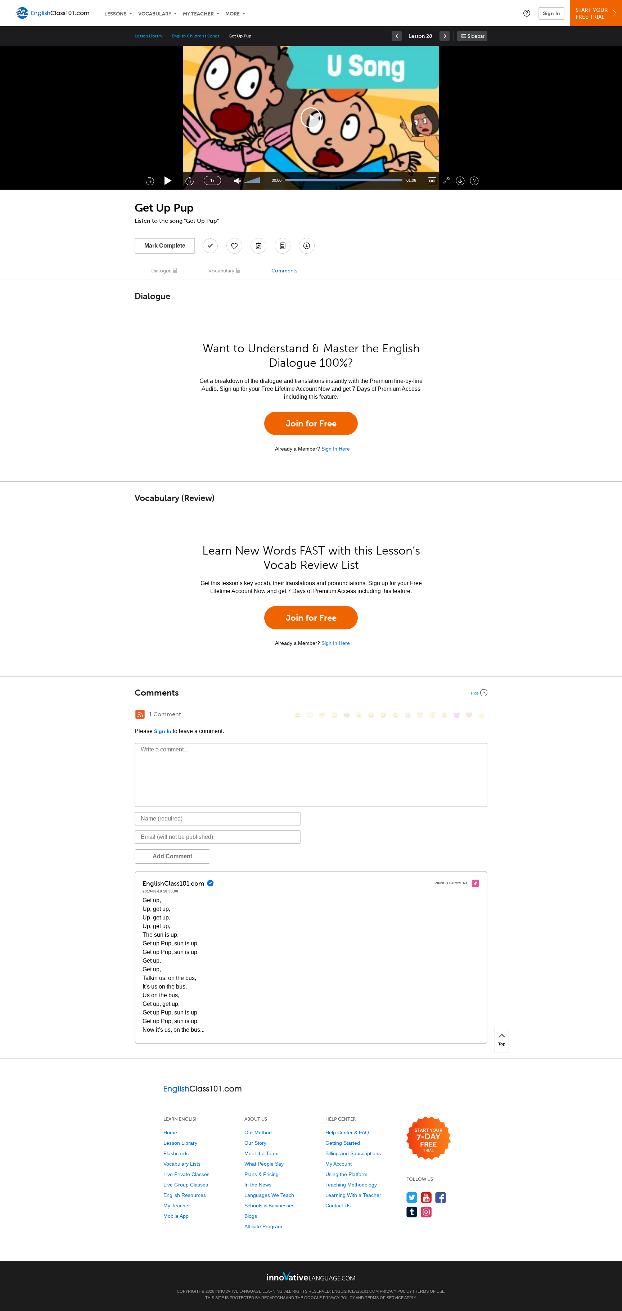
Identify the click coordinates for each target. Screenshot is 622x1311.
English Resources (184, 1195)
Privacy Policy (396, 1291)
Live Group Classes (185, 1185)
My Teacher (198, 14)
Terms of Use (430, 1291)
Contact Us (338, 1205)
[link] (397, 36)
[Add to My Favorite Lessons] (234, 246)
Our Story (255, 1143)
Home (170, 1132)
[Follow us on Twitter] (412, 1197)
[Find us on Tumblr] (412, 1211)
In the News (257, 1185)
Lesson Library (148, 36)
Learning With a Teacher (353, 1195)
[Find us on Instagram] (426, 1211)
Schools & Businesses (269, 1205)
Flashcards (176, 1153)
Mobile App (176, 1216)
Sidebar (476, 36)
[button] (527, 13)
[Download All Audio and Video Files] (307, 246)
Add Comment (172, 856)
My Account (338, 1164)
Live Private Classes (186, 1174)
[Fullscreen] (446, 180)
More (232, 14)
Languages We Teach (269, 1195)
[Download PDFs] (282, 246)
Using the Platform (346, 1174)
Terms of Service (384, 1298)
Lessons (115, 14)
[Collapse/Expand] (311, 693)
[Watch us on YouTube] (426, 1197)
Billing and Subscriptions (353, 1153)
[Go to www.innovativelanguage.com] (311, 1276)
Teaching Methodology (351, 1185)
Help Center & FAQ (347, 1132)
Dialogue (161, 271)
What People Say (264, 1164)
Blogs (250, 1216)
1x (212, 180)
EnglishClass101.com (355, 1291)
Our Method (258, 1132)
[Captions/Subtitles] (432, 180)
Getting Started (342, 1143)
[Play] (168, 180)
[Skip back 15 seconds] (149, 180)
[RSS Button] (140, 714)
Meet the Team (261, 1153)
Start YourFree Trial (592, 13)
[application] (311, 118)
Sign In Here (335, 449)
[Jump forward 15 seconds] (189, 180)
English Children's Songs (195, 36)
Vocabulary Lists (181, 1164)
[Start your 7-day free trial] (428, 1138)
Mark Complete (164, 246)
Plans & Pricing (261, 1174)
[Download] (460, 180)
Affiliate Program (263, 1226)
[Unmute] (237, 180)
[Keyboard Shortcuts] (474, 180)
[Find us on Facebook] (440, 1197)
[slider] (252, 181)
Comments (284, 271)
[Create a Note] (258, 246)
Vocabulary (154, 14)
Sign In (551, 13)
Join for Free (311, 423)
